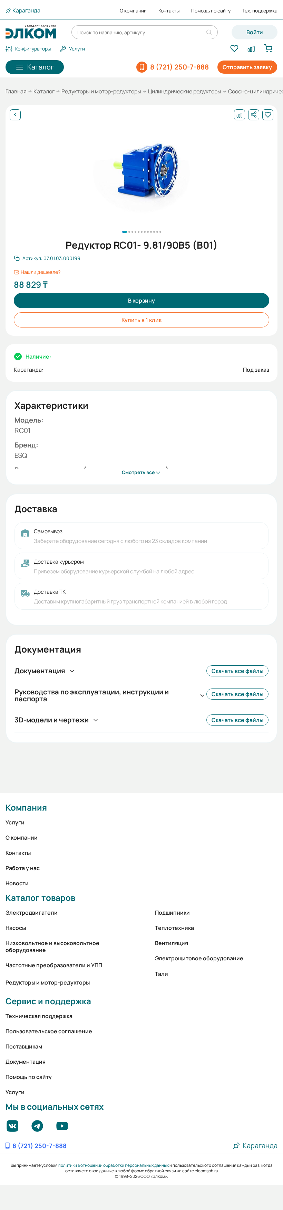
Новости (17, 883)
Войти (254, 32)
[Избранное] (234, 48)
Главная (16, 91)
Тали (161, 973)
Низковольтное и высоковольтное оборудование (52, 946)
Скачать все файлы (237, 671)
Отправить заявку (247, 67)
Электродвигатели (32, 912)
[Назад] (15, 114)
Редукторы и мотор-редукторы (101, 91)
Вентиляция (171, 943)
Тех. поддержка (259, 10)
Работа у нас (23, 868)
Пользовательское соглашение (49, 1031)
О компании (133, 10)
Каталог (44, 91)
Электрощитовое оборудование (199, 958)
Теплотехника (174, 927)
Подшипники (172, 912)
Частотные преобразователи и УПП (54, 965)
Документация (26, 1061)
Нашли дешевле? (40, 272)
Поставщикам (24, 1046)
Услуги (15, 822)
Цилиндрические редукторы (184, 91)
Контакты (168, 10)
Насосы (16, 927)
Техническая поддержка (39, 1016)
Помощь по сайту (211, 10)
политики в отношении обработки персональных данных (113, 1165)
